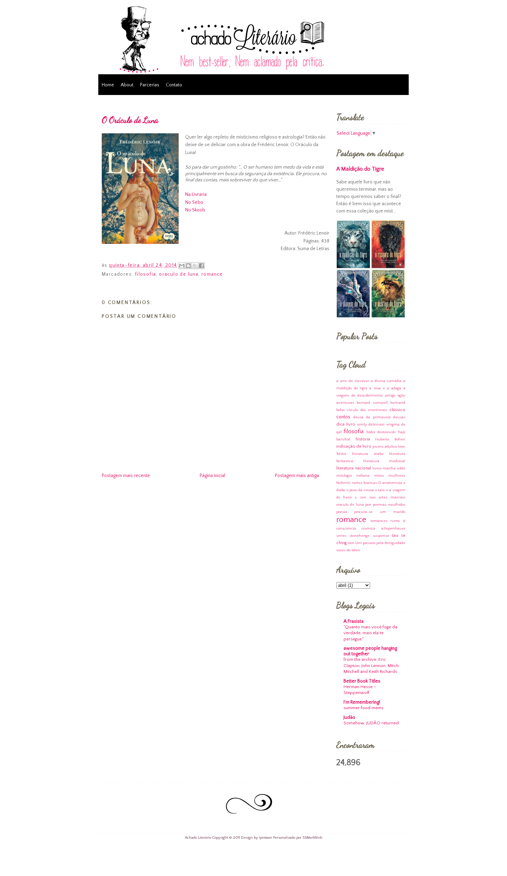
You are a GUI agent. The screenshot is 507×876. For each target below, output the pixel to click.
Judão (349, 717)
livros (376, 468)
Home (108, 85)
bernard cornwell (372, 403)
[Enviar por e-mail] (181, 265)
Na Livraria (196, 194)
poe (368, 505)
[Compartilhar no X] (194, 265)
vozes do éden (348, 550)
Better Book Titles (362, 681)
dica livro (345, 424)
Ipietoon (265, 838)
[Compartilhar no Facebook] (201, 265)
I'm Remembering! (362, 702)
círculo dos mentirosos (367, 410)
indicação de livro (353, 446)
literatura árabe (367, 454)
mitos (379, 476)
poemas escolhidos (389, 505)
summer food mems (364, 707)
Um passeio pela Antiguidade (380, 543)
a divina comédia (386, 381)
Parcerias (149, 85)
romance (212, 274)
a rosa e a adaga (385, 388)
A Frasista (354, 621)
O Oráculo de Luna (130, 120)
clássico (397, 409)
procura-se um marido (379, 512)
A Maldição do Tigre (360, 169)
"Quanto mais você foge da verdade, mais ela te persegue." (370, 633)
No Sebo (194, 202)
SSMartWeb (312, 838)
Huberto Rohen (390, 439)
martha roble (393, 468)
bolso (340, 410)
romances (378, 521)
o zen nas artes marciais (380, 497)
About (127, 85)
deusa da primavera (372, 417)
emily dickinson (371, 424)
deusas (399, 417)
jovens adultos (384, 447)
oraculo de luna (178, 274)
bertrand (397, 403)
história (363, 439)
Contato (174, 85)
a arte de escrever (352, 381)
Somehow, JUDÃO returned (371, 723)
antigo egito (395, 395)
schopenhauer (393, 528)
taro (351, 543)
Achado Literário (198, 838)
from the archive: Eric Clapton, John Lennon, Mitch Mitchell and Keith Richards (371, 665)
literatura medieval (384, 461)
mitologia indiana (352, 476)
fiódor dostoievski (381, 432)
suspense (381, 536)
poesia (341, 512)
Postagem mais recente (126, 475)
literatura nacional (353, 468)
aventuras (345, 403)
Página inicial (212, 475)
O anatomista (390, 483)
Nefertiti (343, 483)
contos (343, 417)
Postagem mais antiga (297, 475)
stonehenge (359, 536)
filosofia (145, 274)
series (341, 536)
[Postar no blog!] (188, 265)
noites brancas (364, 483)
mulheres (396, 476)
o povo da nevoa (360, 490)
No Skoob (195, 210)
